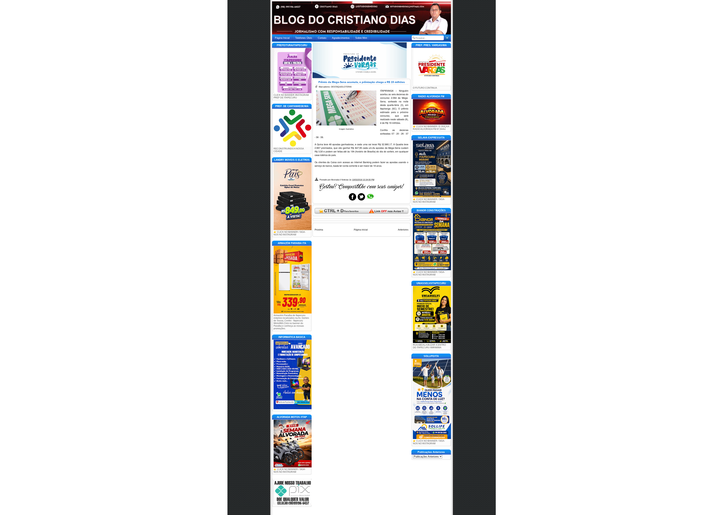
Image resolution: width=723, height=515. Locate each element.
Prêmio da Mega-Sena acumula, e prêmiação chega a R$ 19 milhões (361, 82)
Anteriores (403, 229)
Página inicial (361, 229)
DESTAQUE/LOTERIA (341, 87)
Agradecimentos (341, 38)
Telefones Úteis (303, 38)
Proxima (319, 229)
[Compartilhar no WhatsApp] (370, 200)
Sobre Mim (361, 38)
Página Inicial (282, 38)
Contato (322, 38)
